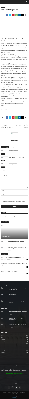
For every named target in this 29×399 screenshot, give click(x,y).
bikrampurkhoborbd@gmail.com (19, 377)
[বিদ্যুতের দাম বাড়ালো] (4, 296)
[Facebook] (7, 15)
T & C (16, 393)
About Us (4, 392)
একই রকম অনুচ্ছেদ (5, 147)
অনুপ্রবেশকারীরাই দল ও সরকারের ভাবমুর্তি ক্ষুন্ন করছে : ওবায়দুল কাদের (7, 126)
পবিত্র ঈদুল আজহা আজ (13, 150)
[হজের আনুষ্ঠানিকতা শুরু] (4, 165)
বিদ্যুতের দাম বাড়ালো (12, 294)
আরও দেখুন (14, 276)
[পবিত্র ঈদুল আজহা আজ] (4, 152)
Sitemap (13, 393)
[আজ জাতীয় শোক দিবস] (14, 232)
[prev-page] (2, 170)
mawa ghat (14, 216)
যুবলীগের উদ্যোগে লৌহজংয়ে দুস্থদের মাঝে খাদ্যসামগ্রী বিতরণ (12, 257)
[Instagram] (12, 387)
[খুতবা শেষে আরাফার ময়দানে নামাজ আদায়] (4, 159)
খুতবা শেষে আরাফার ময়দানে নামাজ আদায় (16, 157)
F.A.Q (18, 392)
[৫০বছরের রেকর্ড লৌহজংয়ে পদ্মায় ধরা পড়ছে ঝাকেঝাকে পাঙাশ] (4, 326)
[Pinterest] (13, 15)
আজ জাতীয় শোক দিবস (6, 236)
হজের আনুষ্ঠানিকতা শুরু (13, 163)
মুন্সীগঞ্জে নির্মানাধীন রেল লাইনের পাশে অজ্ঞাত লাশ (22, 126)
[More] (25, 15)
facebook (4, 216)
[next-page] (4, 170)
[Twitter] (10, 15)
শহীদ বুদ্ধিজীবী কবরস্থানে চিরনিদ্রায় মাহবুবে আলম (16, 241)
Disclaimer (14, 392)
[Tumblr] (16, 387)
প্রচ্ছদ (2, 5)
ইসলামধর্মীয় (5, 5)
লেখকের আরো (12, 147)
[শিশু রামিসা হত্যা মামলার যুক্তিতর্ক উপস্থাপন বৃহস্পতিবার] (4, 302)
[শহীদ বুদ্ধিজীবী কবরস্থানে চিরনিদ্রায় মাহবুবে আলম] (4, 243)
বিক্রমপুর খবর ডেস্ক (7, 11)
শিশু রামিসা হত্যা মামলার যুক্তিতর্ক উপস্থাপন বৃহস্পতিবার (18, 301)
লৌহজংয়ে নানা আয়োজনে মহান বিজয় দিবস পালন (10, 271)
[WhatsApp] (16, 15)
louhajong (9, 216)
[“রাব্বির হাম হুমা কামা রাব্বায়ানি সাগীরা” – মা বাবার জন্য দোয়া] (4, 313)
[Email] (22, 15)
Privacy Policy (22, 392)
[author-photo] (14, 133)
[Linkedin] (19, 15)
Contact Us (9, 392)
